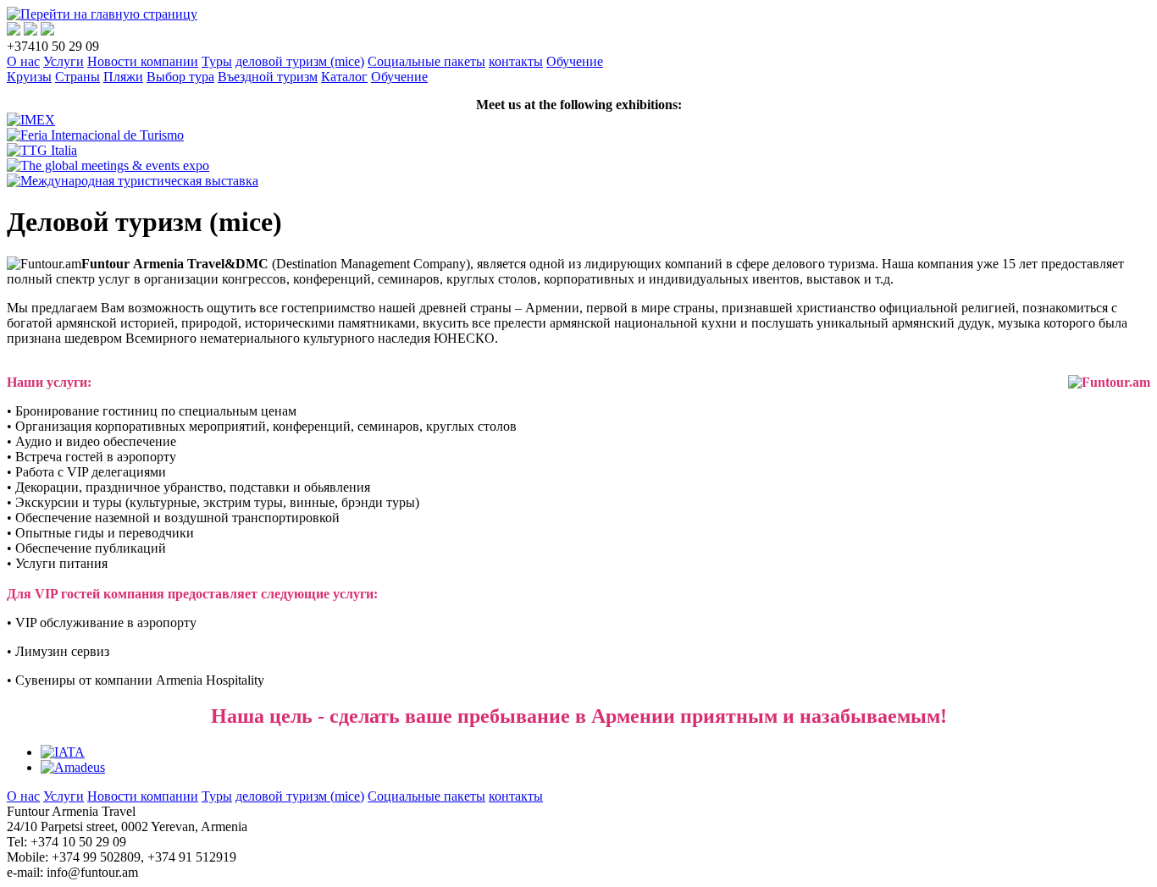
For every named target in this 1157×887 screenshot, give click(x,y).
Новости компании (142, 61)
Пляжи (123, 76)
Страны (77, 76)
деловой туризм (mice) (299, 61)
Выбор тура (180, 76)
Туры (217, 61)
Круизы (29, 76)
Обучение (574, 61)
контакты (516, 61)
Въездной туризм (268, 76)
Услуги (63, 61)
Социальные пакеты (426, 61)
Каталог (344, 76)
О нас (23, 61)
